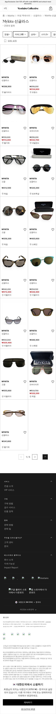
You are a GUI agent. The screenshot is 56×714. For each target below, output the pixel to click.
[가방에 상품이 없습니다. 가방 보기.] (50, 8)
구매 (6, 499)
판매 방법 (8, 524)
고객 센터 (8, 542)
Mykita (11, 15)
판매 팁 (7, 528)
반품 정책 (8, 511)
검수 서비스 (9, 507)
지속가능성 (9, 563)
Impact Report (11, 567)
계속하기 (28, 702)
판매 (6, 520)
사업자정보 (48, 622)
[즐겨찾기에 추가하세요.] (24, 77)
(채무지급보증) (13, 648)
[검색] (5, 8)
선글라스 (37, 15)
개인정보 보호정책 (27, 610)
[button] (50, 8)
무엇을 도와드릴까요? (13, 538)
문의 (6, 546)
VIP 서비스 (9, 490)
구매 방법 (8, 503)
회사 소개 (8, 559)
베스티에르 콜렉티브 (12, 555)
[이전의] (21, 457)
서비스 (7, 481)
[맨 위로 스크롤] (45, 457)
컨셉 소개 (8, 486)
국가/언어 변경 (28, 709)
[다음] (34, 457)
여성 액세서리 (23, 15)
